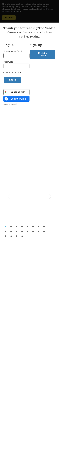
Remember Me (13, 72)
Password (8, 62)
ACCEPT (9, 17)
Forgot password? (10, 104)
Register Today (42, 54)
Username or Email (12, 51)
